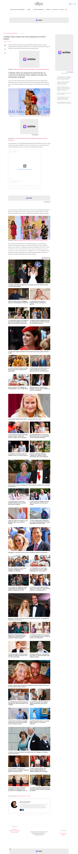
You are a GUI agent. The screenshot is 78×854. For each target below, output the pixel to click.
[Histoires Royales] (39, 4)
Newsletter (55, 9)
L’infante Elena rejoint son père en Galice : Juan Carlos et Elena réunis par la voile (30, 240)
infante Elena (23, 796)
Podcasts (62, 9)
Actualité (5, 33)
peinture (28, 796)
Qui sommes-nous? (63, 833)
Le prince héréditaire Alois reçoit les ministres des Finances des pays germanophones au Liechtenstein (63, 98)
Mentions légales (14, 832)
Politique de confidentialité (15, 830)
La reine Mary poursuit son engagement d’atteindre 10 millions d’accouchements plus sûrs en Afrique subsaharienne (64, 78)
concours (19, 796)
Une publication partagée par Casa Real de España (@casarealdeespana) (24, 185)
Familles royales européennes (17, 9)
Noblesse (48, 9)
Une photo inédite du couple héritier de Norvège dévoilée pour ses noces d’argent (64, 102)
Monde (28, 9)
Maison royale (36, 250)
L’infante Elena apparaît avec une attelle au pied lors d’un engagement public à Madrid (31, 69)
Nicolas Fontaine (7, 41)
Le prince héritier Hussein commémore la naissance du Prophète (64, 93)
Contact (63, 835)
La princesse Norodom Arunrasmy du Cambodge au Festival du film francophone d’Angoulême (63, 83)
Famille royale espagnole (13, 33)
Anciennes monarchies (38, 9)
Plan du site (14, 829)
